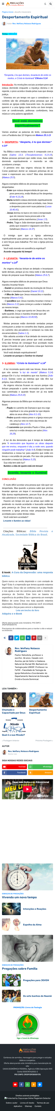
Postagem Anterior (11, 741)
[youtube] (15, 1084)
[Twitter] (16, 637)
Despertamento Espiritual (38, 711)
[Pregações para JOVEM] (11, 980)
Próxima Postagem (44, 741)
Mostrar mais (12, 754)
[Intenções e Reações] (11, 909)
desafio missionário (23, 12)
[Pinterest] (33, 637)
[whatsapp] (27, 1084)
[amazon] (33, 1084)
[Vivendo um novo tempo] (27, 876)
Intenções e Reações (34, 909)
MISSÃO (13, 34)
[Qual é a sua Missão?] (14, 725)
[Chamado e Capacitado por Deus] (14, 699)
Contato (38, 1106)
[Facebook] (10, 637)
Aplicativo (18, 1106)
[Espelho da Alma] (11, 924)
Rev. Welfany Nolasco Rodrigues (27, 650)
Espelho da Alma (32, 924)
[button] (3, 3)
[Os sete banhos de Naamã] (11, 996)
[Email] (39, 637)
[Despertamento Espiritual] (41, 699)
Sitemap (28, 1106)
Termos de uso (43, 1103)
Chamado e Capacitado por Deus (13, 711)
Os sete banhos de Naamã (37, 996)
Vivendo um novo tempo (19, 897)
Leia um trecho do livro (27, 610)
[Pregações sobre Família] (27, 948)
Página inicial (7, 12)
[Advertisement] (27, 831)
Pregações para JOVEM (36, 980)
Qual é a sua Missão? (13, 735)
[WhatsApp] (22, 637)
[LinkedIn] (28, 637)
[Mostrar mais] (45, 637)
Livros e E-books (27, 1103)
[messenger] (39, 1084)
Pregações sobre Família (19, 968)
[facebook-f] (21, 1084)
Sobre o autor (11, 1103)
